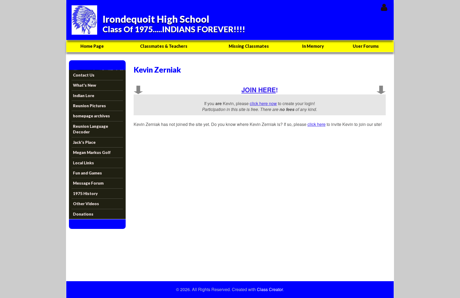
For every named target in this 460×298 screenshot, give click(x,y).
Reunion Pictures (89, 105)
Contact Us (84, 75)
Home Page (92, 46)
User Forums (366, 46)
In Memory (313, 46)
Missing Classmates (249, 46)
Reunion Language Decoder (90, 129)
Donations (83, 214)
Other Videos (86, 203)
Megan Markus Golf (92, 152)
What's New (84, 85)
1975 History (85, 193)
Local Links (83, 162)
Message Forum (88, 183)
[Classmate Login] (384, 7)
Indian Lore (83, 95)
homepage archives (91, 115)
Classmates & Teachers (163, 46)
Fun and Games (87, 172)
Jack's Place (84, 142)
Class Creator (270, 289)
